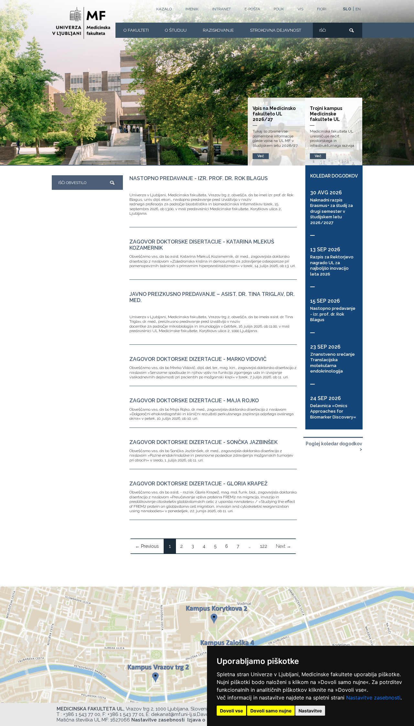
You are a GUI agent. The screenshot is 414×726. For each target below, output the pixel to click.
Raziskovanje (218, 30)
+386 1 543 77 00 (81, 714)
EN (358, 9)
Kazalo (164, 9)
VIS (300, 9)
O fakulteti (136, 30)
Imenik (192, 9)
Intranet (221, 9)
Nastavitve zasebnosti (373, 697)
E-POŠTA (252, 9)
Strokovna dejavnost (275, 30)
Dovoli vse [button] (231, 710)
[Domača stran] (81, 22)
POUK (279, 9)
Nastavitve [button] (310, 710)
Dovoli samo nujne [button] (270, 710)
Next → (283, 546)
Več (318, 156)
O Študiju (176, 30)
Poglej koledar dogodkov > (334, 446)
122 (263, 546)
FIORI (321, 9)
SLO (347, 9)
